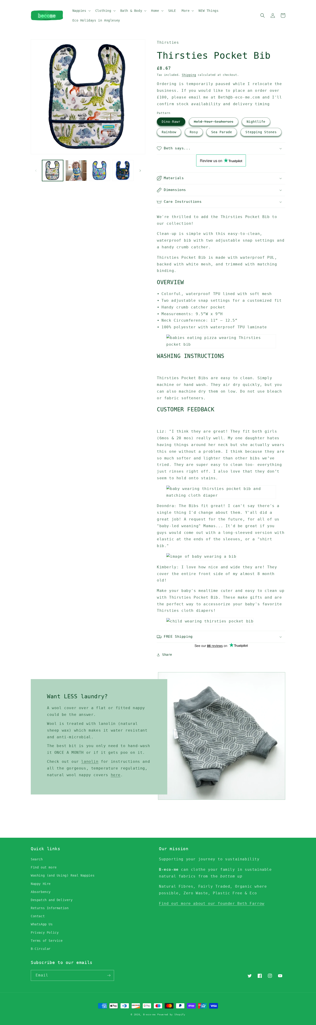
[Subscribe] (109, 975)
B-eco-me (149, 1014)
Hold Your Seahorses (213, 121)
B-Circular (41, 949)
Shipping (189, 75)
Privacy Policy (45, 932)
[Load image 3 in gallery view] (99, 170)
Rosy (194, 132)
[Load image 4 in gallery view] (122, 170)
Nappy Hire (41, 884)
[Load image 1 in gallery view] (52, 170)
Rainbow (169, 132)
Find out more (44, 867)
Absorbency (41, 892)
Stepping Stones (261, 132)
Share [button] (167, 654)
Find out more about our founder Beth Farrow (211, 903)
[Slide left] (36, 171)
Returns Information (49, 908)
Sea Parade (221, 132)
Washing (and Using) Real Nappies (62, 875)
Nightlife (256, 121)
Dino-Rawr (171, 121)
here (116, 775)
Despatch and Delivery (52, 900)
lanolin (89, 761)
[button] (81, 10)
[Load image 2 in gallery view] (76, 170)
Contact (38, 916)
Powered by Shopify (171, 1014)
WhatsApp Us (42, 924)
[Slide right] (140, 171)
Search (37, 859)
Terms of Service (47, 940)
